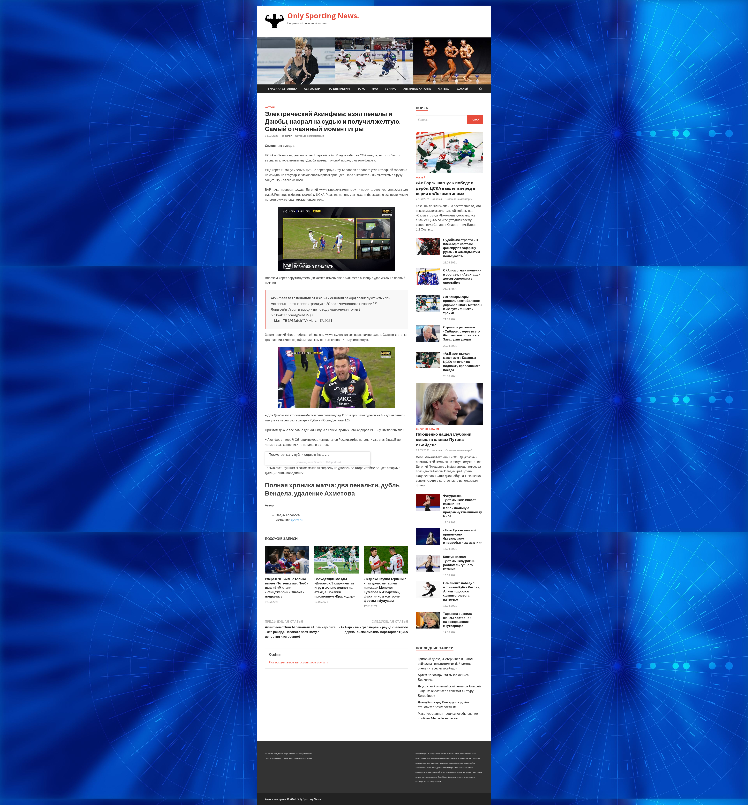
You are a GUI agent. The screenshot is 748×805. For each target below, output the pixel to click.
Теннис (390, 88)
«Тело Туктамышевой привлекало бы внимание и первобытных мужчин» (462, 536)
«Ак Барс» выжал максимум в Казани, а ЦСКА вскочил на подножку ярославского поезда (462, 361)
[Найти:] (449, 119)
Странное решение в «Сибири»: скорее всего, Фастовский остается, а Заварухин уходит (462, 333)
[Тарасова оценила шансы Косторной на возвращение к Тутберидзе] (428, 627)
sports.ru (297, 520)
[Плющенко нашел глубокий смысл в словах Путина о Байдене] (449, 425)
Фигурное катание (417, 88)
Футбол (444, 88)
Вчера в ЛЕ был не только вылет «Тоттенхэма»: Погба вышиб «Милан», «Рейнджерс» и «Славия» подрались (286, 587)
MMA (374, 88)
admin (288, 135)
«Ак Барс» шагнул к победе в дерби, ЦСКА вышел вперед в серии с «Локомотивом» (445, 188)
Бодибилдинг (339, 88)
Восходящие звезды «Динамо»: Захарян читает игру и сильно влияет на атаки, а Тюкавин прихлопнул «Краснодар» (335, 587)
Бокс (361, 88)
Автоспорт (313, 88)
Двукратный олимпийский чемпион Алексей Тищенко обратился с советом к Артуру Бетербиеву (449, 690)
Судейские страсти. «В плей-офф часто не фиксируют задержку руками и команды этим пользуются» (461, 248)
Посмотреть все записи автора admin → (299, 662)
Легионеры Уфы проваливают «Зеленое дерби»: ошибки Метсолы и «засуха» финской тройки (462, 305)
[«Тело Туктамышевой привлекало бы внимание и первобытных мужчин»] (428, 544)
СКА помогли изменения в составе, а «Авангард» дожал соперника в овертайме (462, 276)
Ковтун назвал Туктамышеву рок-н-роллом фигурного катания (459, 563)
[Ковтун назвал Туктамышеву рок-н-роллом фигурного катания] (428, 570)
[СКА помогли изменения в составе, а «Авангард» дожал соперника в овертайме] (428, 284)
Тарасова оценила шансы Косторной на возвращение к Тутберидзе (457, 620)
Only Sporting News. (323, 15)
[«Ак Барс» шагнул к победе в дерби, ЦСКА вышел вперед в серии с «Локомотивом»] (449, 174)
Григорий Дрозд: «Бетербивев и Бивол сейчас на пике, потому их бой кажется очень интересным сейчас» (445, 663)
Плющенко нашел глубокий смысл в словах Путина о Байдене (443, 439)
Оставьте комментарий (309, 135)
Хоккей (462, 88)
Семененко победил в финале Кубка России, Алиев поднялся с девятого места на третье (461, 591)
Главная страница (282, 88)
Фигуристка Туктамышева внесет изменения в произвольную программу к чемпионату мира (462, 506)
